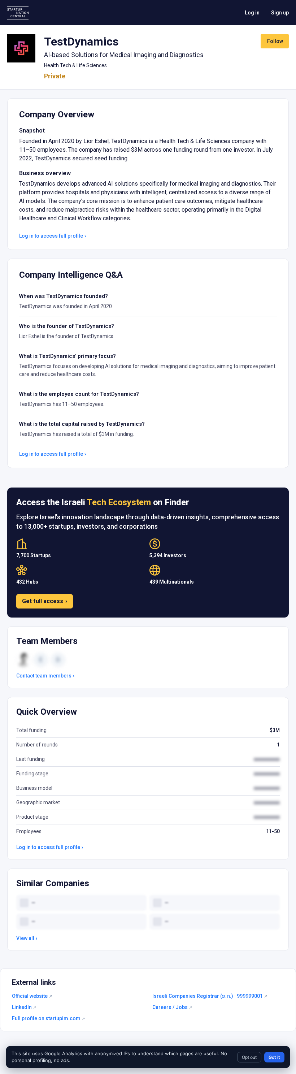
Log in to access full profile (52, 236)
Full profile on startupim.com (48, 1018)
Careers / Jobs (172, 1007)
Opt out (249, 1057)
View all (26, 938)
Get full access (44, 601)
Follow (275, 41)
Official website (32, 996)
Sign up (280, 12)
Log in (252, 12)
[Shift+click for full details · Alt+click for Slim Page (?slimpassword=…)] (21, 48)
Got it (274, 1057)
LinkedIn (24, 1007)
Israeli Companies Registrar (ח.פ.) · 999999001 (209, 996)
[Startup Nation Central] (18, 13)
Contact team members (45, 676)
